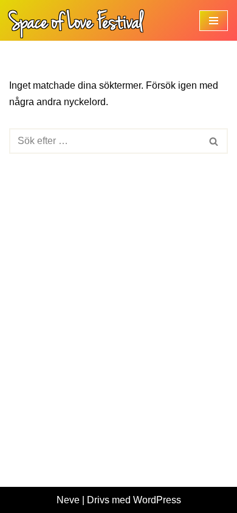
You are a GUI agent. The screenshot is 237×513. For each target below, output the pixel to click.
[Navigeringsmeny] (213, 20)
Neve (68, 500)
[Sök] (214, 141)
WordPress (157, 500)
